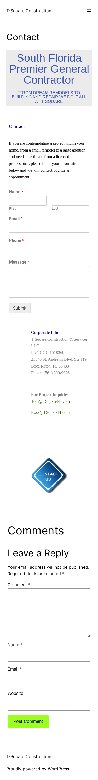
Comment (19, 584)
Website (15, 693)
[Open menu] (88, 11)
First (12, 209)
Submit (19, 308)
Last (55, 209)
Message (19, 262)
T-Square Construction (28, 10)
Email (15, 218)
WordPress (58, 768)
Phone (16, 240)
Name (16, 191)
